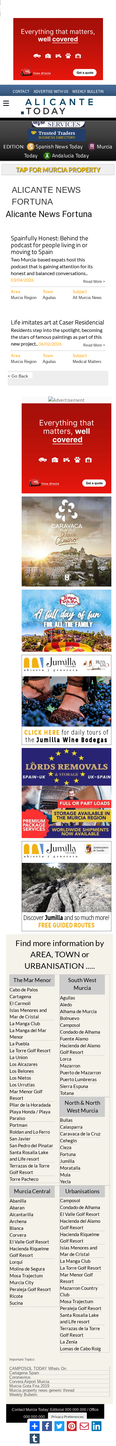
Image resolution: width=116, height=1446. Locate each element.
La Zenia (68, 1341)
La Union (19, 1057)
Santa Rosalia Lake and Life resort (29, 1155)
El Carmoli (20, 1003)
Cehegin (68, 1140)
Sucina (16, 1303)
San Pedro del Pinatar (31, 1145)
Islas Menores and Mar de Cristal (28, 1013)
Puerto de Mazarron (80, 1072)
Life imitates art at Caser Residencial (57, 323)
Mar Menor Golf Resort (26, 1095)
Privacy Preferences (67, 1416)
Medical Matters (87, 361)
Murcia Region (24, 297)
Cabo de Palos (24, 989)
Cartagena (20, 996)
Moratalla (70, 1168)
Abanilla (18, 1200)
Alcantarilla (21, 1214)
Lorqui (16, 1262)
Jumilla (67, 1161)
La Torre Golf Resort (30, 1050)
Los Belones (22, 1071)
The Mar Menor (32, 980)
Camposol (70, 1025)
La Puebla (19, 1043)
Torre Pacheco (24, 1179)
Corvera (18, 1235)
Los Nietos (20, 1078)
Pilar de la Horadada (30, 1105)
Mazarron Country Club (79, 1291)
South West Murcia (82, 984)
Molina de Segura (27, 1268)
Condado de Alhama (80, 1032)
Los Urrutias (22, 1084)
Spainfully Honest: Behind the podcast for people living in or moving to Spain (49, 245)
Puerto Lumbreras (78, 1079)
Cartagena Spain (24, 1373)
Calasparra (71, 1127)
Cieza (65, 1147)
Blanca (17, 1228)
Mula (65, 1174)
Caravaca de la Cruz (80, 1133)
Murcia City (22, 1282)
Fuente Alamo (74, 1038)
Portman (18, 1125)
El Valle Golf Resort (29, 1241)
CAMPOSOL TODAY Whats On (37, 1369)
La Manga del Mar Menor (28, 1033)
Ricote (16, 1296)
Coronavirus (20, 1377)
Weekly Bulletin (23, 1395)
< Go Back (18, 376)
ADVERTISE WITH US (51, 91)
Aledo (66, 1004)
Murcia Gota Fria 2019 (29, 1386)
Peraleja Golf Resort (30, 1289)
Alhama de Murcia (78, 1011)
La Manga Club (25, 1023)
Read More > (94, 281)
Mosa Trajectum (26, 1275)
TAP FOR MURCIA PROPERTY (58, 169)
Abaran (17, 1207)
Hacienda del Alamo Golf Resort (80, 1049)
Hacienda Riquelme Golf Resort (29, 1252)
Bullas (66, 1120)
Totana (67, 1093)
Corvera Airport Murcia (29, 1382)
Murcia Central (32, 1191)
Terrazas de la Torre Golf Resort (29, 1169)
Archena (18, 1221)
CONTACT (21, 91)
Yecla (65, 1181)
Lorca (65, 1059)
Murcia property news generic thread (41, 1390)
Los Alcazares (24, 1064)
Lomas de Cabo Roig (80, 1348)
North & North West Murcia (82, 1106)
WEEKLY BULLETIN (88, 91)
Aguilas (49, 297)
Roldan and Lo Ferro (30, 1132)
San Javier (20, 1138)
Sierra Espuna (74, 1086)
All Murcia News (87, 297)
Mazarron (70, 1065)
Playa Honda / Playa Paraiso (30, 1115)
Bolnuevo (69, 1018)
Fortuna (68, 1154)
